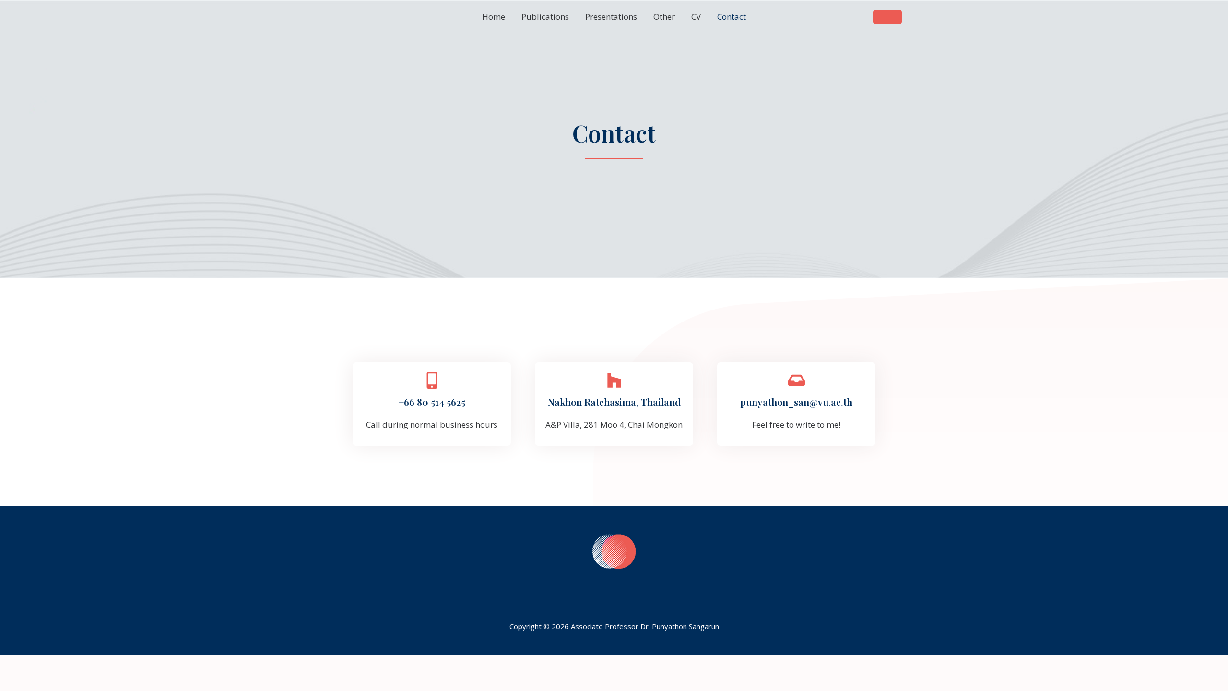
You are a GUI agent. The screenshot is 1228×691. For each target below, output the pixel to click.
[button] (887, 17)
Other (664, 16)
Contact (731, 16)
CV (696, 16)
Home (493, 16)
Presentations (611, 16)
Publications (545, 16)
